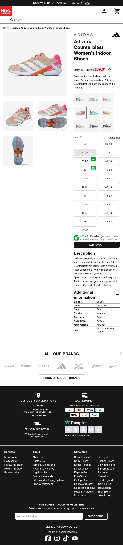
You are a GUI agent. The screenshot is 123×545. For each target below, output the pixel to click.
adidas (84, 34)
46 (108, 204)
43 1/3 (108, 187)
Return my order (13, 468)
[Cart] (117, 11)
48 (85, 221)
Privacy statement (43, 484)
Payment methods (43, 476)
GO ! (87, 3)
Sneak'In (103, 472)
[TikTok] (66, 538)
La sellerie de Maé (84, 488)
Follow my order (13, 464)
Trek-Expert (104, 488)
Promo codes (11, 472)
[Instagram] (57, 538)
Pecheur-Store (106, 461)
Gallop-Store (81, 480)
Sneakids (103, 476)
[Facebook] (48, 538)
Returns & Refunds (43, 468)
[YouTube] (75, 538)
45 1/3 (85, 204)
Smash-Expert (106, 468)
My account (10, 457)
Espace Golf (81, 472)
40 (89, 168)
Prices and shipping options (48, 480)
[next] (120, 354)
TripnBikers (104, 491)
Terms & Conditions (44, 464)
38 (108, 152)
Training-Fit (104, 484)
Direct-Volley (81, 468)
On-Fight (103, 457)
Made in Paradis (83, 491)
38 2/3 (88, 160)
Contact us (38, 405)
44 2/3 (108, 195)
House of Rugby (83, 484)
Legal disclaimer (42, 472)
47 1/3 (108, 212)
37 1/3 (85, 152)
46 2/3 (85, 212)
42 (108, 178)
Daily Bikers (81, 461)
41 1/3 (85, 178)
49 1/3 (85, 230)
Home (6, 27)
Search (18, 20)
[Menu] (4, 20)
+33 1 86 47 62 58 (38, 415)
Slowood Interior (107, 464)
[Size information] (81, 137)
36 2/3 (108, 143)
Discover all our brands (61, 378)
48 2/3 (108, 221)
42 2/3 (85, 187)
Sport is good (105, 480)
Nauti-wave (80, 495)
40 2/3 (108, 169)
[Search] (12, 20)
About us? (38, 457)
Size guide (114, 137)
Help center (10, 461)
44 (85, 195)
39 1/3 (108, 161)
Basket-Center (82, 457)
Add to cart (97, 244)
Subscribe (96, 516)
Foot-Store (80, 476)
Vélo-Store (104, 495)
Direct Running (82, 464)
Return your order (37, 436)
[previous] (115, 354)
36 (85, 143)
